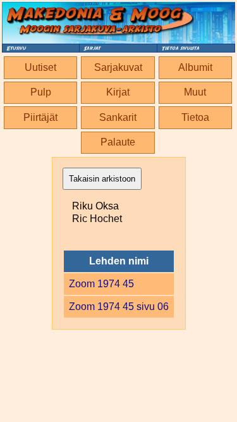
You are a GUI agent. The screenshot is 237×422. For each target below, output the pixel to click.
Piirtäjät (40, 117)
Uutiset (40, 67)
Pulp (40, 92)
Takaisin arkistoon (102, 178)
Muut (195, 92)
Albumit (195, 67)
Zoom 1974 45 (101, 283)
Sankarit (118, 117)
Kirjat (118, 92)
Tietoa (195, 117)
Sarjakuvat (118, 67)
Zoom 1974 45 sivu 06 (119, 306)
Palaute (117, 142)
